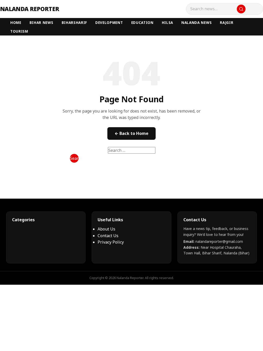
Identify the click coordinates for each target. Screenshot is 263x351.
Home (15, 22)
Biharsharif (74, 22)
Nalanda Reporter (29, 9)
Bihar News (41, 22)
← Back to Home (131, 133)
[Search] (241, 9)
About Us (106, 229)
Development (109, 22)
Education (142, 22)
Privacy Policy (111, 242)
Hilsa (167, 22)
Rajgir (226, 22)
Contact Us (108, 235)
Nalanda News (196, 22)
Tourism (19, 31)
